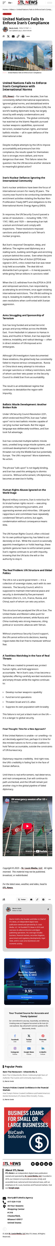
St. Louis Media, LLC (31, 868)
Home (5, 9)
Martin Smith (13, 28)
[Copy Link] (18, 36)
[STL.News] (28, 3)
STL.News (8, 96)
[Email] (13, 36)
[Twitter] (29, 1038)
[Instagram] (15, 1051)
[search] (43, 3)
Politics (7, 14)
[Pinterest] (43, 1038)
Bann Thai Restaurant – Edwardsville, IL (20, 1071)
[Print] (23, 36)
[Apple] (46, 1164)
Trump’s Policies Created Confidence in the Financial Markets (25, 1088)
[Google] (50, 1164)
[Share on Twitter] (8, 36)
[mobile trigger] (5, 3)
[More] (28, 36)
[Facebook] (48, 909)
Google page (14, 1188)
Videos (12, 9)
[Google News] (29, 1051)
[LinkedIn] (43, 1051)
